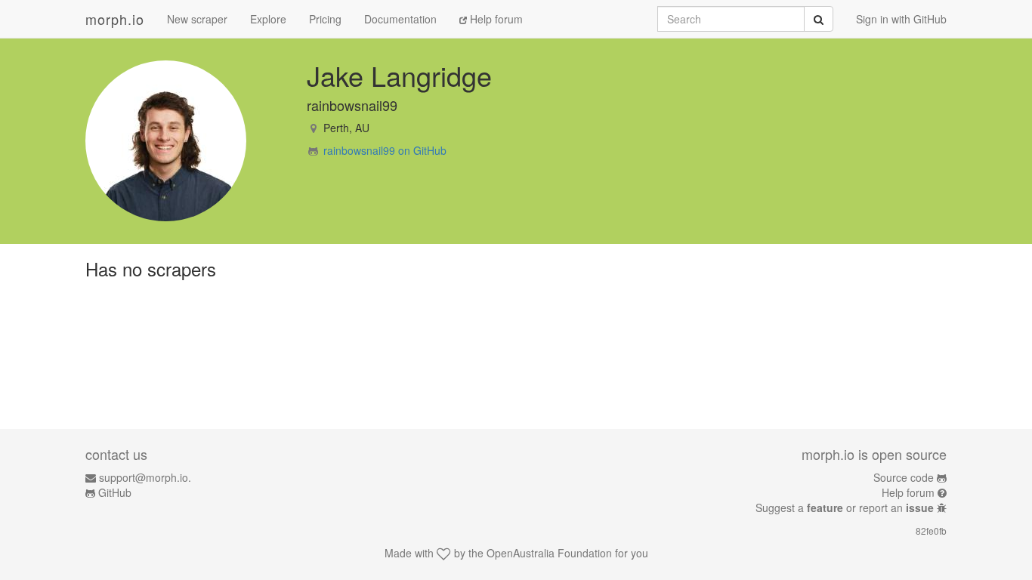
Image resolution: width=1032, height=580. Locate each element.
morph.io (114, 19)
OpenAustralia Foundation (549, 552)
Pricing (325, 18)
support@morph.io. (145, 477)
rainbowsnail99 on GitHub (384, 150)
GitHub (114, 492)
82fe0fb (931, 530)
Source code (903, 477)
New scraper (197, 18)
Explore (268, 18)
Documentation (400, 18)
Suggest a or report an (844, 507)
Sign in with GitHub (901, 18)
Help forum (495, 18)
